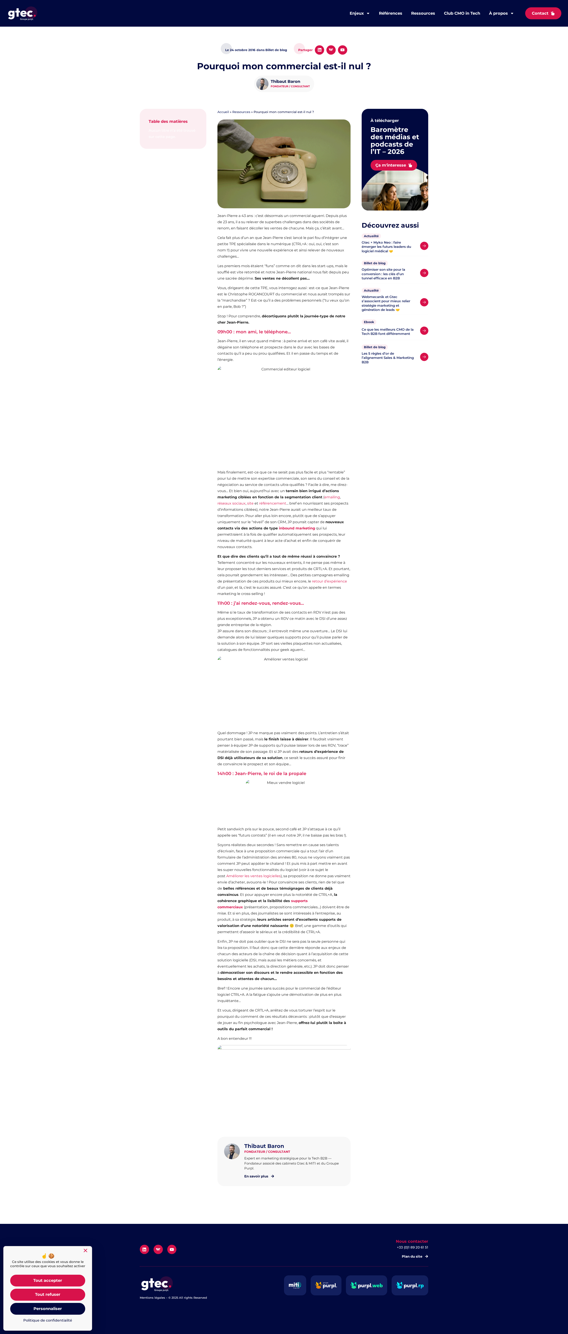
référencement (272, 503)
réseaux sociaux (231, 503)
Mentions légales (152, 1297)
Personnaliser (48, 1308)
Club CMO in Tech (462, 13)
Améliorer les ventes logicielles (253, 876)
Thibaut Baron (285, 81)
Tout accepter (47, 1280)
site (250, 503)
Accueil (223, 112)
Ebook (369, 322)
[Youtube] (342, 50)
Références (390, 13)
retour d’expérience (329, 581)
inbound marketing (297, 528)
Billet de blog (375, 263)
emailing (332, 497)
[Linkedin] (319, 50)
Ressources (423, 13)
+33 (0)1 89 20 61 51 (412, 1247)
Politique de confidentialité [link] (47, 1320)
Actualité (371, 236)
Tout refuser (47, 1294)
